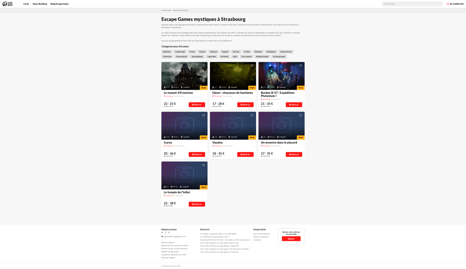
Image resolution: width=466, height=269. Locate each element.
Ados (235, 56)
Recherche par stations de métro (174, 245)
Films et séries (181, 56)
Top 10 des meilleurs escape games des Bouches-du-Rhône (224, 249)
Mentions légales (168, 258)
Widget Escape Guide (170, 251)
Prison (192, 52)
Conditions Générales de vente (173, 254)
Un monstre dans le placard (279, 142)
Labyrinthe (212, 56)
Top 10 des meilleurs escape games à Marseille (219, 246)
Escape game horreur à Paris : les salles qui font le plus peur (225, 240)
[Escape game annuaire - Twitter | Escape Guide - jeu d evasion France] (163, 232)
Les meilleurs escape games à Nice (214, 237)
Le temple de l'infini (177, 192)
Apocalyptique (197, 56)
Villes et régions (167, 242)
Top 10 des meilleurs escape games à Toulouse (219, 252)
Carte (26, 4)
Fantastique (271, 52)
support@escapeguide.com (174, 236)
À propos (257, 240)
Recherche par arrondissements (174, 248)
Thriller (247, 52)
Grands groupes (279, 56)
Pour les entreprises (261, 234)
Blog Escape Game (59, 4)
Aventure (213, 52)
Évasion (202, 52)
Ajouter (291, 239)
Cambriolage (180, 52)
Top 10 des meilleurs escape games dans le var (219, 243)
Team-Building (40, 4)
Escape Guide (166, 10)
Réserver (198, 105)
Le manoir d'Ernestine (178, 92)
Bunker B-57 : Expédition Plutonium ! (277, 94)
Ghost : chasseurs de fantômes (232, 92)
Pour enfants (246, 56)
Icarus (168, 142)
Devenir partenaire (261, 237)
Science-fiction (286, 52)
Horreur (236, 52)
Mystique (258, 52)
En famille (224, 56)
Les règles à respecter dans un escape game (218, 234)
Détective (166, 52)
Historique (167, 56)
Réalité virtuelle (262, 56)
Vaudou (217, 142)
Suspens (225, 52)
